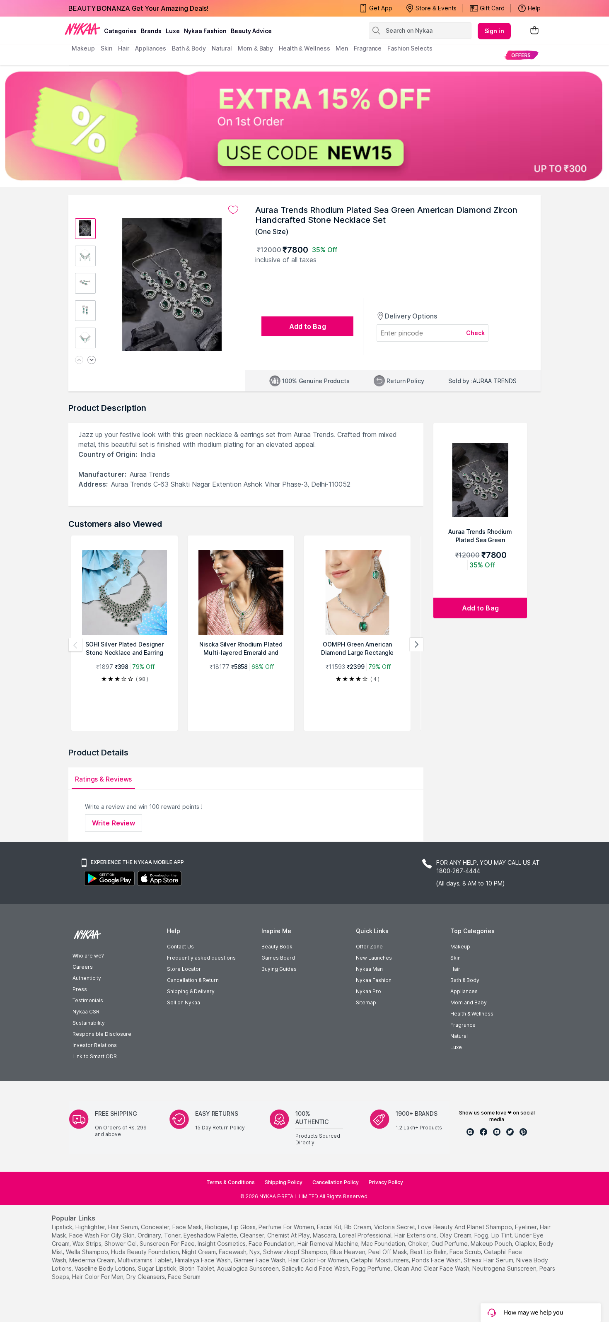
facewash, (233, 1251)
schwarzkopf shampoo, (296, 1251)
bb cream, (358, 1226)
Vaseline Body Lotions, (105, 1268)
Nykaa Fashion (205, 30)
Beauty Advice (251, 30)
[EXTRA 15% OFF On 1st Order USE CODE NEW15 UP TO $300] (304, 126)
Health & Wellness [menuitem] (304, 48)
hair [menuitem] (123, 48)
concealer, (156, 1226)
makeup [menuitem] (83, 48)
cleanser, (253, 1235)
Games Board (278, 958)
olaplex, (526, 1243)
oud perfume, (450, 1243)
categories (120, 30)
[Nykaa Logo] (82, 28)
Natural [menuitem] (222, 48)
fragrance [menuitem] (368, 48)
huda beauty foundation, (145, 1251)
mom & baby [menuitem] (255, 48)
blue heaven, (348, 1251)
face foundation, (272, 1243)
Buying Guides (279, 969)
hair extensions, (416, 1235)
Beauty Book (276, 946)
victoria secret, (395, 1226)
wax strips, (87, 1243)
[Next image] (91, 360)
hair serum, (123, 1226)
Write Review (113, 823)
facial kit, (330, 1226)
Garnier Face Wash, (260, 1260)
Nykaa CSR (85, 1011)
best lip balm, (429, 1251)
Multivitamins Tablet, (145, 1260)
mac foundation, (383, 1243)
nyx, (255, 1251)
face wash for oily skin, (102, 1235)
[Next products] (416, 644)
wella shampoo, (87, 1251)
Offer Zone (369, 946)
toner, (173, 1235)
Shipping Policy (283, 1182)
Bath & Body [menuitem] (189, 48)
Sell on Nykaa (183, 1002)
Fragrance (463, 1025)
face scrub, (466, 1251)
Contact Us (180, 946)
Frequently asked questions (201, 958)
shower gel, (121, 1243)
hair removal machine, (328, 1243)
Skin (455, 958)
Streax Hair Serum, (489, 1260)
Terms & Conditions (230, 1182)
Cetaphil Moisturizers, (380, 1260)
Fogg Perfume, (372, 1268)
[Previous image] (79, 360)
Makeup (460, 946)
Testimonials (87, 1000)
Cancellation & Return (193, 980)
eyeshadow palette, (211, 1235)
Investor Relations (94, 1045)
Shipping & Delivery (191, 991)
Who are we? (88, 956)
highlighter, (90, 1226)
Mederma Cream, (92, 1260)
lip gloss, (244, 1226)
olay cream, (456, 1235)
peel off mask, (388, 1251)
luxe (173, 30)
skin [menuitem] (107, 48)
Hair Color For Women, (318, 1260)
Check (475, 332)
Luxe (456, 1047)
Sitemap (366, 1002)
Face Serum (184, 1276)
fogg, (482, 1235)
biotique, (217, 1226)
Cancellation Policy (335, 1182)
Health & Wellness (471, 1014)
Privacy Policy (386, 1182)
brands (151, 30)
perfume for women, (287, 1226)
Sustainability (88, 1023)
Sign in (494, 30)
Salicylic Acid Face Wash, (316, 1268)
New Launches (374, 958)
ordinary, (150, 1235)
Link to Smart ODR (94, 1056)
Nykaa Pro (368, 991)
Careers (82, 967)
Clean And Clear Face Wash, (432, 1268)
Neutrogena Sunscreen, (505, 1268)
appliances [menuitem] (150, 48)
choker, (419, 1243)
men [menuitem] (342, 48)
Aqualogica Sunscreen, (248, 1268)
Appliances (464, 991)
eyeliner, (526, 1226)
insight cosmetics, (222, 1243)
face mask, (187, 1226)
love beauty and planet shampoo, (465, 1226)
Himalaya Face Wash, (203, 1260)
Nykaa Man (369, 969)
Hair (455, 969)
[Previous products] (75, 644)
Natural (459, 1036)
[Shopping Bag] (534, 30)
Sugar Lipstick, (158, 1268)
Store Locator (184, 969)
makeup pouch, (492, 1243)
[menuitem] (521, 55)
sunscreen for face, (168, 1243)
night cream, (199, 1251)
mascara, (325, 1235)
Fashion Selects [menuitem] (410, 48)
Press (79, 989)
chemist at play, (289, 1235)
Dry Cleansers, (146, 1276)
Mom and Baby (468, 1002)
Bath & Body (464, 980)
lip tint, (502, 1235)
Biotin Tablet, (197, 1268)
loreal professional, (366, 1235)
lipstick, (63, 1226)
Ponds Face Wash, (437, 1260)
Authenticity (86, 978)
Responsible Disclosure (101, 1034)
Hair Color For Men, (98, 1276)
